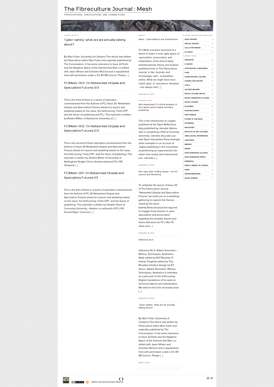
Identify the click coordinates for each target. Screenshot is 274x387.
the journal (76, 26)
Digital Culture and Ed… (196, 93)
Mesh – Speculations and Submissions (158, 39)
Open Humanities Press (195, 157)
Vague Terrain (191, 178)
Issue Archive (191, 39)
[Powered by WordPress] (207, 382)
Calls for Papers (193, 48)
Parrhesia (189, 161)
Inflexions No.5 (146, 240)
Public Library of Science (196, 165)
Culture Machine (192, 89)
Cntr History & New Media (196, 68)
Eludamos (189, 106)
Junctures (189, 140)
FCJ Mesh (189, 52)
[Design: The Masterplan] (211, 382)
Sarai (187, 170)
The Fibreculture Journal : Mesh (108, 9)
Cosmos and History (194, 81)
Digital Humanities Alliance (197, 98)
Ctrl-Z (187, 85)
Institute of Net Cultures (196, 132)
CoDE (187, 72)
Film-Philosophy (192, 110)
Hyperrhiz (189, 123)
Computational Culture (195, 77)
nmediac (188, 144)
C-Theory (189, 64)
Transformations (192, 174)
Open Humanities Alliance (196, 153)
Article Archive (192, 43)
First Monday (190, 115)
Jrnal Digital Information (196, 136)
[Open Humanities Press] (106, 383)
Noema (187, 148)
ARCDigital (189, 60)
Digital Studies (191, 102)
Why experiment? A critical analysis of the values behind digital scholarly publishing (158, 107)
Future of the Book (193, 119)
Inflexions (189, 127)
